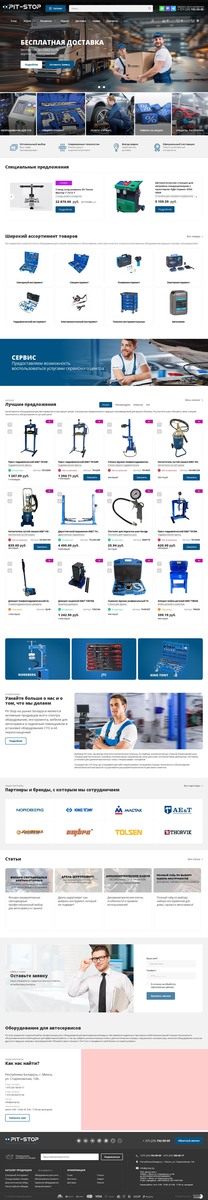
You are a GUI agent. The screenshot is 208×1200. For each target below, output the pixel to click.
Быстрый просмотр (29, 439)
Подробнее (31, 51)
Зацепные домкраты (68, 604)
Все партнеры (192, 785)
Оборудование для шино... (47, 1175)
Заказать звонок (161, 995)
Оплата (65, 21)
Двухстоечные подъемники (71, 534)
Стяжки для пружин (117, 604)
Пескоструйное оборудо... (17, 1186)
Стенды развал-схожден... (17, 1179)
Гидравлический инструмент (29, 321)
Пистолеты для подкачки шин (122, 534)
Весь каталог (192, 400)
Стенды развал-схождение (69, 196)
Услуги (27, 21)
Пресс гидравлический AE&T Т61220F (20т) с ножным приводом (92, 461)
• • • (125, 21)
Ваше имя (152, 958)
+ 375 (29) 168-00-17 (14, 1087)
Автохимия (178, 321)
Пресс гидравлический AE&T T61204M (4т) (180, 531)
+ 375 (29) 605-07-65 (14, 1094)
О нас (14, 21)
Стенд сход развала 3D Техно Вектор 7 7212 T (74, 191)
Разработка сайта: (183, 1196)
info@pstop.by (12, 1102)
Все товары (193, 236)
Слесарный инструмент (30, 282)
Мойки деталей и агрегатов (171, 604)
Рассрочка (46, 21)
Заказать (92, 477)
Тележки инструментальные (129, 321)
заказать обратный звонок (191, 7)
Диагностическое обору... (17, 1183)
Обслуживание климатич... (48, 1179)
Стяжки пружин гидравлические (123, 465)
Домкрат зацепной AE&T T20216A (76, 601)
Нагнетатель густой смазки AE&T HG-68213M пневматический (42, 531)
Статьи (100, 1175)
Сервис (96, 21)
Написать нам (17, 1117)
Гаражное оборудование (46, 1183)
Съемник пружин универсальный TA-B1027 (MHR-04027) (138, 601)
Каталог (57, 8)
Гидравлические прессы (20, 465)
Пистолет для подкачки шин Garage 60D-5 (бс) (133, 531)
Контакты (112, 21)
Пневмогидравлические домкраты (25, 604)
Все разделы (44, 1170)
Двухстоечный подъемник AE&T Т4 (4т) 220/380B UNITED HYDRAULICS (95, 531)
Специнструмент (79, 282)
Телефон (151, 970)
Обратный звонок (189, 1140)
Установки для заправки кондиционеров (175, 196)
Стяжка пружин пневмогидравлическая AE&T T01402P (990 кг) (141, 461)
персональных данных (162, 987)
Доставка (81, 21)
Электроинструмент (178, 282)
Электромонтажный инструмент (79, 321)
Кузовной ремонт (43, 1186)
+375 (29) (150, 1155)
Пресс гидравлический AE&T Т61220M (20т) (31, 461)
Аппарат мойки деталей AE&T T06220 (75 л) (181, 601)
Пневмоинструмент (129, 282)
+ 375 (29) (156, 1141)
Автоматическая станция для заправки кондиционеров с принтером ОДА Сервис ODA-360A (174, 187)
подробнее (65, 209)
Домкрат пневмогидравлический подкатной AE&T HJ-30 (39, 601)
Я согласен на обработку (163, 985)
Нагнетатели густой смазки (171, 465)
